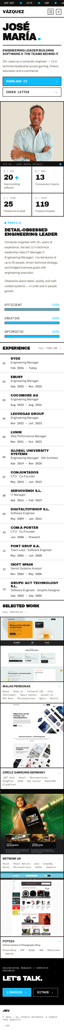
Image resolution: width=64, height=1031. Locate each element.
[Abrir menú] (50, 12)
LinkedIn (17, 992)
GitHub (45, 992)
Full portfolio (15, 612)
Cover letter (32, 92)
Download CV (32, 81)
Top (6, 1025)
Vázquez (13, 11)
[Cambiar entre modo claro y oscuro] (58, 11)
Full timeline (50, 348)
